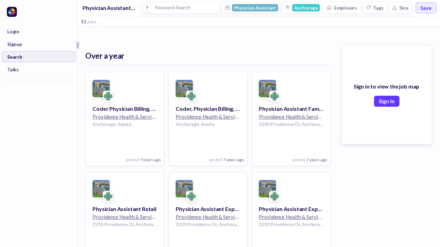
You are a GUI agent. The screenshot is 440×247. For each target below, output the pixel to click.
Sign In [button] (387, 101)
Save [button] (426, 8)
